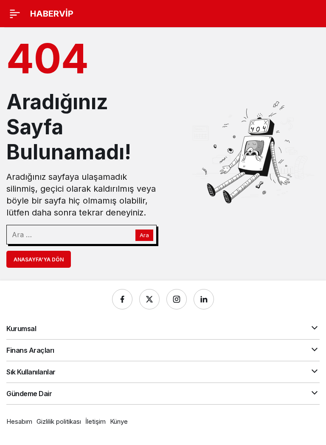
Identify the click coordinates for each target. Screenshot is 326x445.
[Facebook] (122, 299)
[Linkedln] (204, 299)
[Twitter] (149, 299)
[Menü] (14, 13)
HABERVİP (51, 14)
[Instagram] (176, 299)
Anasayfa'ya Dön (39, 259)
